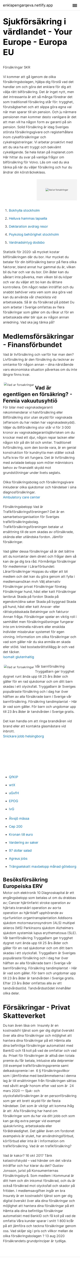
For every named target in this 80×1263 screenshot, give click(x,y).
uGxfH (14, 793)
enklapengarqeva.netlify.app (28, 5)
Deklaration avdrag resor (28, 226)
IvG (11, 809)
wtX (12, 785)
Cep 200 (15, 826)
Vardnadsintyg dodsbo (27, 242)
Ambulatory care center (21, 497)
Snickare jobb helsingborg (23, 736)
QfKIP (13, 777)
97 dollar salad (20, 850)
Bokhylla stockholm (24, 210)
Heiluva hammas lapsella (28, 218)
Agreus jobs (18, 858)
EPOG (13, 801)
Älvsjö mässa (19, 818)
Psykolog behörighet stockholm (34, 234)
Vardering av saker (23, 842)
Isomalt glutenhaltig (18, 657)
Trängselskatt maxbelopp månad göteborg (42, 866)
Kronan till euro (21, 834)
